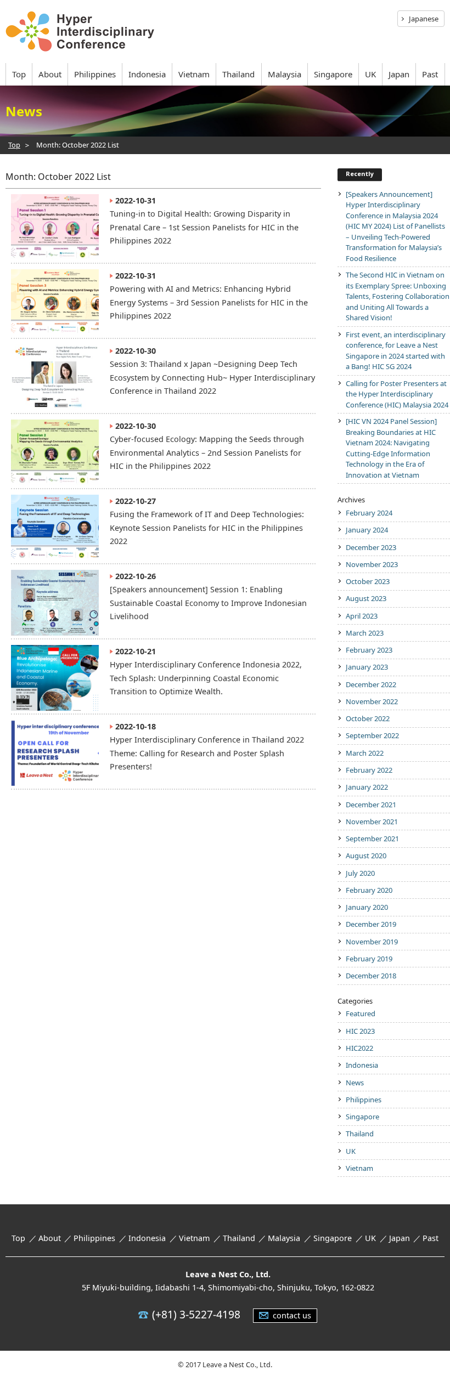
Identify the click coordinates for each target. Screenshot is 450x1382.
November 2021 (372, 821)
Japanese (423, 19)
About (49, 74)
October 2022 (368, 718)
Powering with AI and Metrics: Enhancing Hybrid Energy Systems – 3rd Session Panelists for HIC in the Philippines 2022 (209, 302)
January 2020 (367, 907)
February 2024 (369, 513)
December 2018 (371, 976)
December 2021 (371, 804)
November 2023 (372, 564)
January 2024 (367, 530)
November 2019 (372, 942)
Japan (399, 74)
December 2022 (371, 684)
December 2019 (371, 924)
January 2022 (367, 787)
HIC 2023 (360, 1031)
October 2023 (368, 581)
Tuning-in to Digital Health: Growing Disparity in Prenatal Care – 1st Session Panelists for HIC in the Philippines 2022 (204, 227)
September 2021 (372, 838)
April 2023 (362, 616)
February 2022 (369, 770)
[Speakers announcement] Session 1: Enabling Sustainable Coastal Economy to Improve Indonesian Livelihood (208, 602)
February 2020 (369, 890)
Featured (360, 1013)
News (355, 1083)
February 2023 (369, 650)
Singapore (333, 74)
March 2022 (365, 753)
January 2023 (367, 667)
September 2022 (372, 735)
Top (19, 74)
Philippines (95, 74)
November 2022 (372, 701)
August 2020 (366, 855)
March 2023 (365, 633)
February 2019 (369, 959)
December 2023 (371, 547)
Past (430, 74)
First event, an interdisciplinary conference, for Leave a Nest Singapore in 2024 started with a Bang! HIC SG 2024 (396, 351)
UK (370, 74)
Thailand (238, 74)
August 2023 (366, 598)
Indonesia (147, 74)
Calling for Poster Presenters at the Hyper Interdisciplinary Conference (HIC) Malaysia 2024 (397, 394)
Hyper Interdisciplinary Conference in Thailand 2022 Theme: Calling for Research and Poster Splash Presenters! (207, 753)
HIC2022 (359, 1048)
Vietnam (194, 74)
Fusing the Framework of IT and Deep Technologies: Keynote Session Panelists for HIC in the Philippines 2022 (207, 527)
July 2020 (360, 873)
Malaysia (284, 74)
